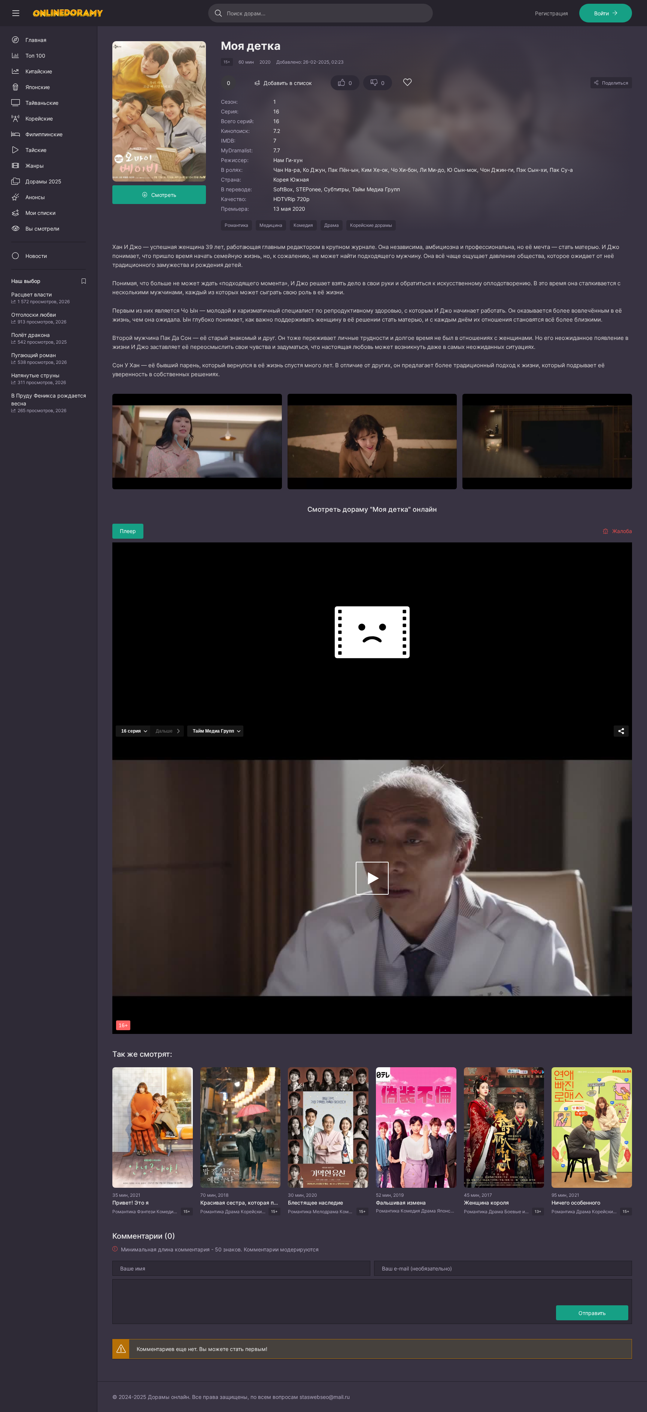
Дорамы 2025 (43, 181)
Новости (36, 256)
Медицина (270, 225)
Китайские (38, 71)
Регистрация (551, 13)
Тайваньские (41, 103)
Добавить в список (288, 83)
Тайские (35, 150)
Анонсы (35, 197)
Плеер (128, 531)
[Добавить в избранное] (407, 83)
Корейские (39, 118)
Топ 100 (35, 55)
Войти (601, 13)
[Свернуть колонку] (15, 13)
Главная (35, 40)
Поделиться (615, 83)
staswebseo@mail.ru (325, 1397)
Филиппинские (44, 134)
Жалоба (622, 531)
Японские (37, 87)
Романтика (236, 225)
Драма (331, 225)
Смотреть (163, 195)
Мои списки (40, 213)
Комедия (303, 225)
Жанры (34, 165)
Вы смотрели (42, 228)
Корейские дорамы (371, 225)
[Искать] (218, 13)
